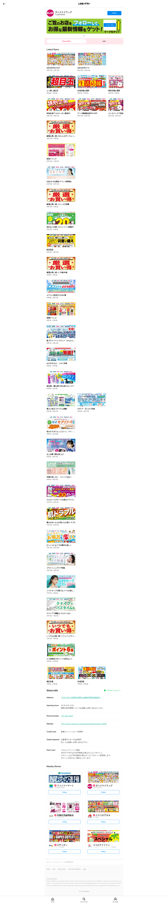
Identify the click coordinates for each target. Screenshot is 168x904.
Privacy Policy (62, 869)
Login (84, 869)
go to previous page (4, 3)
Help (54, 869)
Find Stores (84, 901)
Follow (114, 13)
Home (52, 901)
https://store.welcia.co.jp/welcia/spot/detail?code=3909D (84, 724)
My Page (115, 901)
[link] (50, 13)
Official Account (113, 690)
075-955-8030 (67, 716)
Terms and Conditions (74, 869)
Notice (48, 869)
